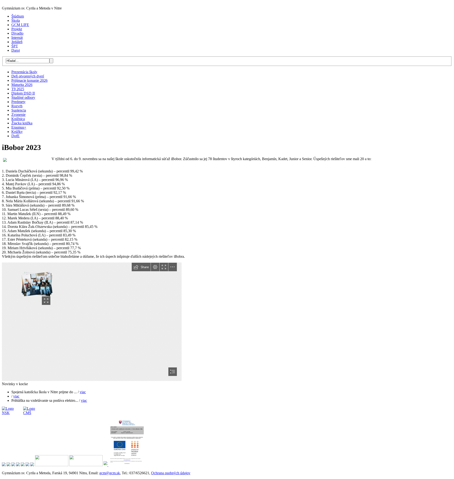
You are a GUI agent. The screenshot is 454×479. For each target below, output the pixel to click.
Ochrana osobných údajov (170, 473)
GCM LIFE (20, 25)
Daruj (15, 50)
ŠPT (14, 46)
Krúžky (17, 132)
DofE (15, 136)
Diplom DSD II (23, 93)
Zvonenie (18, 115)
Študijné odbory (23, 97)
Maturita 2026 (21, 85)
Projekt (16, 29)
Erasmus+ (18, 127)
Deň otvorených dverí (27, 76)
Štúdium (17, 16)
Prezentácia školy (24, 72)
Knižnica (18, 119)
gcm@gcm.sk (109, 473)
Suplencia (18, 110)
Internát (17, 38)
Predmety (18, 102)
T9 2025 (17, 89)
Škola (15, 20)
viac (83, 392)
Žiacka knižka (21, 123)
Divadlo (17, 33)
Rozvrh (16, 106)
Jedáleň (16, 42)
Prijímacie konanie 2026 (29, 80)
